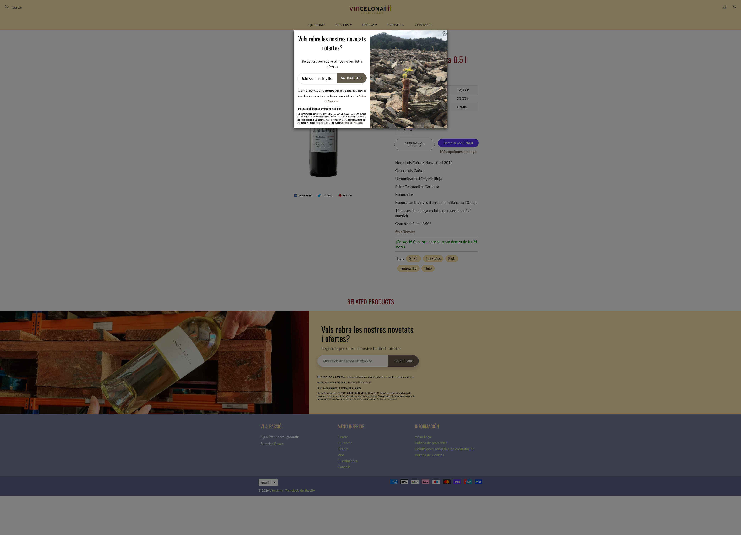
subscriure (352, 78)
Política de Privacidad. (352, 123)
